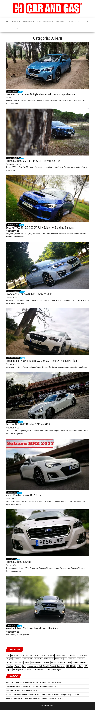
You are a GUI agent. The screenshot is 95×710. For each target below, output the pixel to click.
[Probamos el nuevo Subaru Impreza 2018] (47, 265)
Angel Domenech (27, 655)
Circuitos (51, 655)
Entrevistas (59, 659)
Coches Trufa (60, 655)
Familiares (71, 659)
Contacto (15, 28)
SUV (85, 666)
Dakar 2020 (38, 659)
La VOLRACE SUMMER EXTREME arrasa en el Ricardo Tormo (28, 686)
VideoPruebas (38, 670)
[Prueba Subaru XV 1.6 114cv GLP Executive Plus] (47, 132)
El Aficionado (48, 659)
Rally (23, 666)
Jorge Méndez (13, 565)
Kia (15, 662)
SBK (67, 666)
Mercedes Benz (36, 662)
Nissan (53, 662)
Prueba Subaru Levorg (18, 562)
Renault (45, 666)
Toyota (9, 670)
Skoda (73, 666)
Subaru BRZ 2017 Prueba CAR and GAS (28, 424)
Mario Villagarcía (15, 164)
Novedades (60, 21)
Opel (69, 662)
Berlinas (43, 655)
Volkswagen (56, 670)
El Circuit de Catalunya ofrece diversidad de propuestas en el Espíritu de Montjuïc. (36, 694)
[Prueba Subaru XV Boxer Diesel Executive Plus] (47, 599)
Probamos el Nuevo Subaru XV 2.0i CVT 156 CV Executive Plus (41, 360)
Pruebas (15, 21)
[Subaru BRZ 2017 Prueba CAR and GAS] (47, 395)
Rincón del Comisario (45, 21)
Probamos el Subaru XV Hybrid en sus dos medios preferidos (40, 94)
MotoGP (46, 662)
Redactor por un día (34, 666)
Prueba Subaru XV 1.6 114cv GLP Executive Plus (33, 161)
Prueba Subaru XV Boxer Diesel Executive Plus (32, 628)
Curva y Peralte (27, 659)
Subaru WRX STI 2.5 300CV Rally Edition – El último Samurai (40, 227)
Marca (27, 662)
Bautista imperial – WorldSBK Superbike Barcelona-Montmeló (29, 698)
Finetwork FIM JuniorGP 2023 (17, 690)
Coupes (9, 659)
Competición (28, 21)
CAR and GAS (12, 499)
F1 (65, 659)
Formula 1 (81, 659)
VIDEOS (47, 670)
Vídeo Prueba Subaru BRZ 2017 (23, 495)
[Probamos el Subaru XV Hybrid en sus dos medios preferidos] (47, 65)
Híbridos (9, 662)
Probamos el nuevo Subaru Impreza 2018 (29, 294)
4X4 (8, 655)
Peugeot (75, 662)
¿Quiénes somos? (74, 21)
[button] (47, 8)
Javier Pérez (12, 98)
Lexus (21, 662)
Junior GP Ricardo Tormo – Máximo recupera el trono (26, 682)
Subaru (80, 666)
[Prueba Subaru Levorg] (47, 533)
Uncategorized (18, 670)
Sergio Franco (13, 231)
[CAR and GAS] (7, 21)
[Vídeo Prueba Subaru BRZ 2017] (47, 464)
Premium (83, 662)
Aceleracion (15, 655)
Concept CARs (82, 655)
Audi (36, 655)
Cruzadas (17, 659)
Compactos (71, 655)
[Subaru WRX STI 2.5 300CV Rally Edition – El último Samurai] (47, 198)
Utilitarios (28, 670)
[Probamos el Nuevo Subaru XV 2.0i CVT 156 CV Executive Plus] (47, 332)
